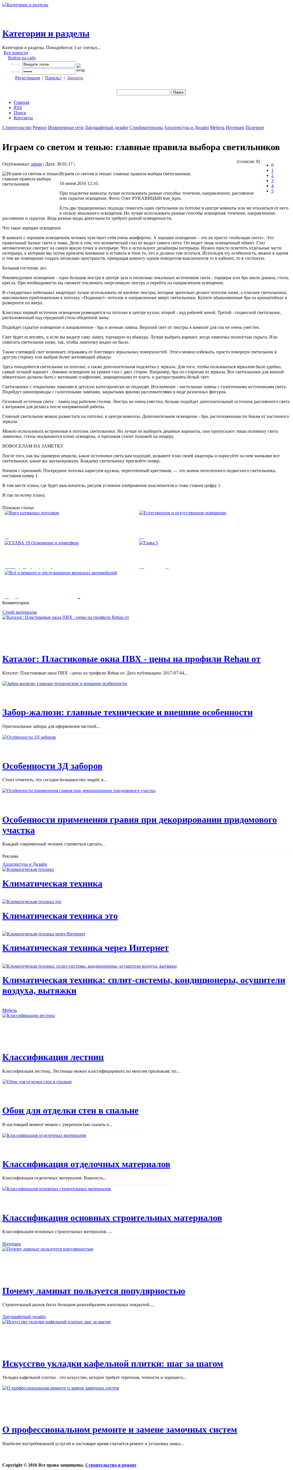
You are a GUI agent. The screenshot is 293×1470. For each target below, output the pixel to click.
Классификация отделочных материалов (86, 1164)
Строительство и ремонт (110, 1465)
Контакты (23, 117)
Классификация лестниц (53, 1057)
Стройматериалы (146, 127)
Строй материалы (19, 612)
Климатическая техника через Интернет (85, 948)
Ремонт (40, 127)
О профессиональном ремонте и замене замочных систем (119, 1429)
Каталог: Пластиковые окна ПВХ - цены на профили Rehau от (131, 659)
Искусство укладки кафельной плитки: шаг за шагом (112, 1363)
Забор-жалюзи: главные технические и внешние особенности (127, 712)
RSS (18, 107)
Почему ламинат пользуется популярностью (93, 1291)
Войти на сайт (22, 57)
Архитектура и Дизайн (186, 127)
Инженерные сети (66, 127)
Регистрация (27, 77)
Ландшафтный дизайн (106, 127)
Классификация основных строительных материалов (112, 1218)
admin (36, 164)
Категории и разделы (46, 33)
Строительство (16, 127)
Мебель (217, 127)
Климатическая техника (52, 883)
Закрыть (75, 77)
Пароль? (53, 77)
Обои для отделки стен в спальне (70, 1110)
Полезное (255, 127)
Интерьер (235, 127)
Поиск (20, 112)
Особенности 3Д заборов (52, 766)
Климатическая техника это (60, 916)
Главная (21, 102)
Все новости (16, 52)
